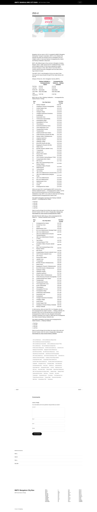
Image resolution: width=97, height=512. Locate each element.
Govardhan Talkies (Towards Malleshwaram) (55, 361)
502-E (16, 457)
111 (68, 496)
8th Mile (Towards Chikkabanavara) (38, 347)
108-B (69, 495)
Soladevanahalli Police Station (37, 373)
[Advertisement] (48, 46)
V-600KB (80, 501)
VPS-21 (80, 495)
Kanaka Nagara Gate (36, 367)
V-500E (46, 496)
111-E (69, 498)
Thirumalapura (50, 375)
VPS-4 (80, 492)
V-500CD (47, 500)
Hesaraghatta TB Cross (42, 363)
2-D (58, 495)
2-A (58, 491)
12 (58, 501)
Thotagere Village (47, 377)
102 (69, 491)
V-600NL (80, 500)
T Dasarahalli (51, 373)
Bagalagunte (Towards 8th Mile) (38, 349)
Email (33, 423)
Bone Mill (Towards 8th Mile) (37, 351)
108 (69, 493)
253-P (17, 389)
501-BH (16, 463)
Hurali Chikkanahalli (58, 363)
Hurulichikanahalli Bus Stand (37, 365)
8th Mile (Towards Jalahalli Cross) (50, 347)
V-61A (80, 498)
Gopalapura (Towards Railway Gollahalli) (52, 357)
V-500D (46, 498)
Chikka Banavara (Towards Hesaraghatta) (52, 353)
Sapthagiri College (53, 371)
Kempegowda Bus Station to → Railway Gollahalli (58, 83)
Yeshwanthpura (50, 379)
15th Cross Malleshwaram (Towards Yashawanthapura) (41, 341)
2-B (58, 493)
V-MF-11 (80, 496)
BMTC (57, 54)
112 (68, 500)
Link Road (52, 367)
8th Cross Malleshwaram (37, 345)
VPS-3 (80, 493)
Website (33, 428)
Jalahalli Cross (51, 365)
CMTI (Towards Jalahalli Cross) (38, 355)
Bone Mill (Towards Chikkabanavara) (49, 351)
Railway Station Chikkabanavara (58, 369)
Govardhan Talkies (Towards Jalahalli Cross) (40, 361)
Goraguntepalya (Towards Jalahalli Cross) (50, 359)
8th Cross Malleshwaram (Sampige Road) (48, 345)
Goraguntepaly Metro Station (37, 359)
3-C (58, 497)
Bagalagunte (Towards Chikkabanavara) (50, 349)
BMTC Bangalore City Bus (26, 2)
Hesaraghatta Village (50, 363)
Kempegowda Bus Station (45, 367)
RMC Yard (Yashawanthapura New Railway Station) (41, 371)
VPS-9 (80, 489)
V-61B (80, 497)
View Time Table (43, 91)
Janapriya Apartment (58, 365)
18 (58, 500)
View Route (41, 89)
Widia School (35, 379)
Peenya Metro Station (41, 369)
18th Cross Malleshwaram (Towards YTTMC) (54, 343)
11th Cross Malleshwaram (37, 339)
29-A (59, 492)
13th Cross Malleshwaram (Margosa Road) (49, 339)
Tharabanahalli (35, 375)
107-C (69, 492)
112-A (69, 501)
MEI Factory (35, 369)
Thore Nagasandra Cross (58, 375)
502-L (16, 453)
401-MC (46, 495)
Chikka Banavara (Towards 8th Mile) (38, 353)
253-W (79, 389)
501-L (16, 460)
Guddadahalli (35, 363)
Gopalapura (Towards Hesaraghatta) (38, 357)
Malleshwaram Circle (58, 367)
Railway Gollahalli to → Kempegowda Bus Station (45, 83)
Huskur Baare (45, 365)
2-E (58, 496)
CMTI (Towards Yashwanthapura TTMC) (50, 355)
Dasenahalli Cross (61, 355)
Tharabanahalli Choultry (43, 375)
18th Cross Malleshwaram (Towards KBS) (39, 343)
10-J (59, 498)
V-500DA (47, 497)
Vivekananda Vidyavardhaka (56, 377)
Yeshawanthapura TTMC (42, 379)
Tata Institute (57, 373)
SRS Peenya (46, 373)
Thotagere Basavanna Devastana (38, 377)
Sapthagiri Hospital (61, 371)
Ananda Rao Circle (60, 347)
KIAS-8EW (47, 501)
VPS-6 (80, 491)
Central (57, 351)
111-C (69, 497)
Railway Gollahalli (49, 369)
